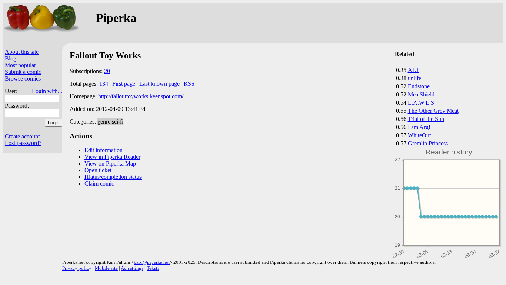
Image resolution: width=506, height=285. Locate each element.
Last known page (159, 84)
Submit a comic (23, 72)
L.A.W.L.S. (422, 102)
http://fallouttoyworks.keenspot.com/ (140, 96)
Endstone (419, 86)
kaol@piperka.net (152, 262)
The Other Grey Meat (433, 111)
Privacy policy (76, 268)
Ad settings (132, 268)
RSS (189, 84)
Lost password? (23, 143)
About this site (22, 52)
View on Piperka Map (110, 163)
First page (123, 84)
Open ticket (97, 170)
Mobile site (106, 268)
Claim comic (99, 183)
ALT (413, 70)
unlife (414, 78)
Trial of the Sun (426, 119)
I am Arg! (419, 127)
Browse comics (23, 78)
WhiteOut (419, 135)
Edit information (103, 150)
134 (104, 84)
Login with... (47, 91)
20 (107, 71)
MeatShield (421, 94)
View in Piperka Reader (112, 157)
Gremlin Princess (428, 143)
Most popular (20, 65)
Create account (22, 136)
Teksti (153, 268)
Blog (10, 58)
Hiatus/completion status (113, 177)
